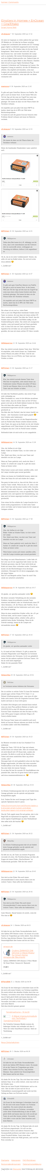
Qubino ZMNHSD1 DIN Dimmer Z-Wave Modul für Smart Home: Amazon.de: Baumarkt (18, 954)
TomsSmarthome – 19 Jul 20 (17, 1012)
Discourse (17, 1169)
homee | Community (10, 2)
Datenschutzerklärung (32, 1164)
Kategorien (16, 1160)
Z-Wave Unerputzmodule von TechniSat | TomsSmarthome (20, 1018)
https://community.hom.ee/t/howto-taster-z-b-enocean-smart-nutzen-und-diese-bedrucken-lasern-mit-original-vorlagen (19, 808)
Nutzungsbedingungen (11, 1164)
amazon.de (8, 947)
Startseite (5, 1160)
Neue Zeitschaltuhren (10, 1042)
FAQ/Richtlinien (29, 1160)
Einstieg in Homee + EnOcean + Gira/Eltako (22, 22)
